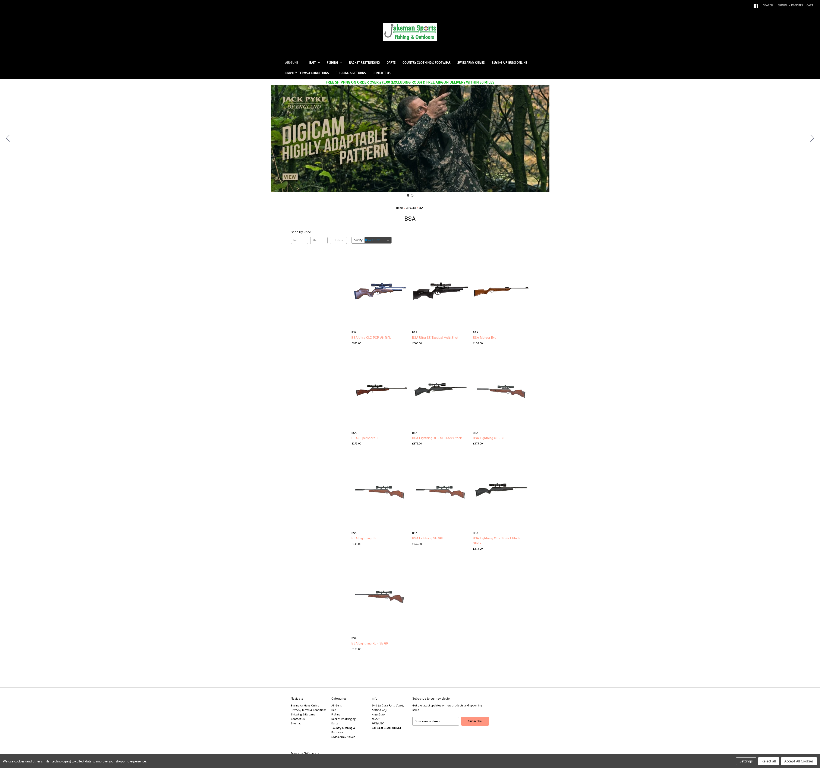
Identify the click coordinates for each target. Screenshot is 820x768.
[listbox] (378, 240)
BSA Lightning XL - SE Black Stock (437, 438)
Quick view (376, 283)
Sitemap (296, 723)
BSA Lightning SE (363, 538)
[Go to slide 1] (408, 195)
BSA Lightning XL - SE (489, 438)
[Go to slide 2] (7, 138)
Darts (391, 62)
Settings (746, 761)
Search (768, 5)
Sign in (782, 5)
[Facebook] (756, 6)
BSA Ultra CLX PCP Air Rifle (371, 338)
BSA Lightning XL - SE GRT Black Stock (496, 540)
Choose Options (380, 298)
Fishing (332, 62)
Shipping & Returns (351, 73)
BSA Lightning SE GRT (428, 538)
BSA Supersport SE (365, 438)
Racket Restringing (364, 62)
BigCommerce (311, 753)
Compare (378, 291)
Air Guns (291, 62)
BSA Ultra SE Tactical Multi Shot (435, 338)
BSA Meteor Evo (485, 338)
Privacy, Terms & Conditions (307, 73)
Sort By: (358, 240)
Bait (312, 62)
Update (338, 240)
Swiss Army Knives (471, 62)
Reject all (768, 761)
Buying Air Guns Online (509, 62)
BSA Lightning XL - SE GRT (370, 643)
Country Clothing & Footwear (427, 62)
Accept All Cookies (799, 761)
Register (797, 5)
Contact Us (382, 73)
